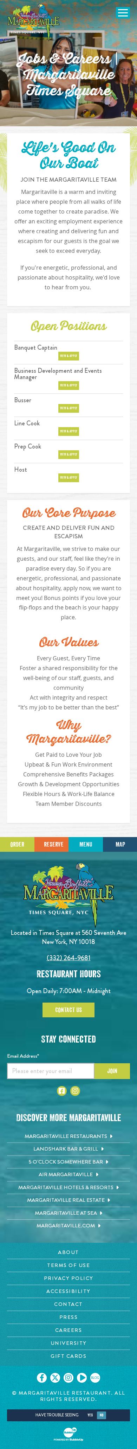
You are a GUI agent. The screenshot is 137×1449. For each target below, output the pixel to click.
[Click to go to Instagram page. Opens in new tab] (75, 1091)
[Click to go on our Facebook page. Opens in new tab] (42, 1378)
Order (17, 844)
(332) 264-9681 (69, 958)
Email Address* (23, 1056)
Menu (85, 844)
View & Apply (68, 356)
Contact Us (68, 1010)
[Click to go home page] (33, 22)
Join (112, 1071)
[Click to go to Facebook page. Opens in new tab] (62, 1091)
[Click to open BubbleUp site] (68, 1434)
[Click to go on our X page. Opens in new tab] (55, 1378)
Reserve (54, 844)
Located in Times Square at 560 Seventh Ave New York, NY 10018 (68, 937)
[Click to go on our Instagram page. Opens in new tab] (68, 1378)
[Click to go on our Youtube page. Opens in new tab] (82, 1378)
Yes (90, 1415)
